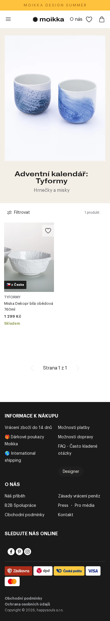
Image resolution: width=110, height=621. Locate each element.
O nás (76, 19)
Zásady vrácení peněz (79, 496)
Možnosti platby (73, 428)
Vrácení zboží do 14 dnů (28, 428)
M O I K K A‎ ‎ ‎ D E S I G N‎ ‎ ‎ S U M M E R (55, 5)
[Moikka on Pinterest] (19, 551)
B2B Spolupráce (20, 506)
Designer (71, 472)
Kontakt (65, 515)
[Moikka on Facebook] (10, 551)
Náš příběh (15, 496)
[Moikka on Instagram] (27, 551)
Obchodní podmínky (24, 515)
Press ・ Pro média (76, 506)
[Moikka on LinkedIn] (35, 551)
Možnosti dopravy (75, 437)
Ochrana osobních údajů (27, 604)
